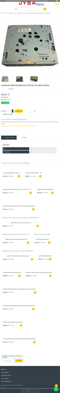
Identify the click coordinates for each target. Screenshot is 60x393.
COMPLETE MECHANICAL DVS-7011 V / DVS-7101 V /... (17, 189)
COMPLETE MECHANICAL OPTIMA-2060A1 (18, 256)
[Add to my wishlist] (38, 111)
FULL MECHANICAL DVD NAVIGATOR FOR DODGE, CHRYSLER (19, 339)
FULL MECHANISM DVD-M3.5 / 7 (11, 173)
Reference (3, 99)
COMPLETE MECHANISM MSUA (45, 189)
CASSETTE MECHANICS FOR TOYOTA (12, 322)
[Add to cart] (19, 176)
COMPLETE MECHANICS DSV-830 (12, 272)
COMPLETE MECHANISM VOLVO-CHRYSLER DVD (39, 272)
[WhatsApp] (34, 111)
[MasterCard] (28, 386)
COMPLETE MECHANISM (44, 256)
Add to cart (18, 111)
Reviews (24, 137)
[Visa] (26, 386)
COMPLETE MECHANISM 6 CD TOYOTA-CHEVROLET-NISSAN (19, 206)
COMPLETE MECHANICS (42, 239)
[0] (57, 3)
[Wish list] (55, 3)
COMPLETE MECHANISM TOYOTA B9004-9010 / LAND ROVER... (19, 289)
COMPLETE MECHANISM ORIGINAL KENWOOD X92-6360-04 (19, 305)
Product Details (9, 137)
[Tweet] (30, 111)
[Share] (26, 111)
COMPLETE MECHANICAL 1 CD (33, 173)
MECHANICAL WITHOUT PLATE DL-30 (21, 223)
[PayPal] (30, 386)
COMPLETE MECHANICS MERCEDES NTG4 (16, 239)
